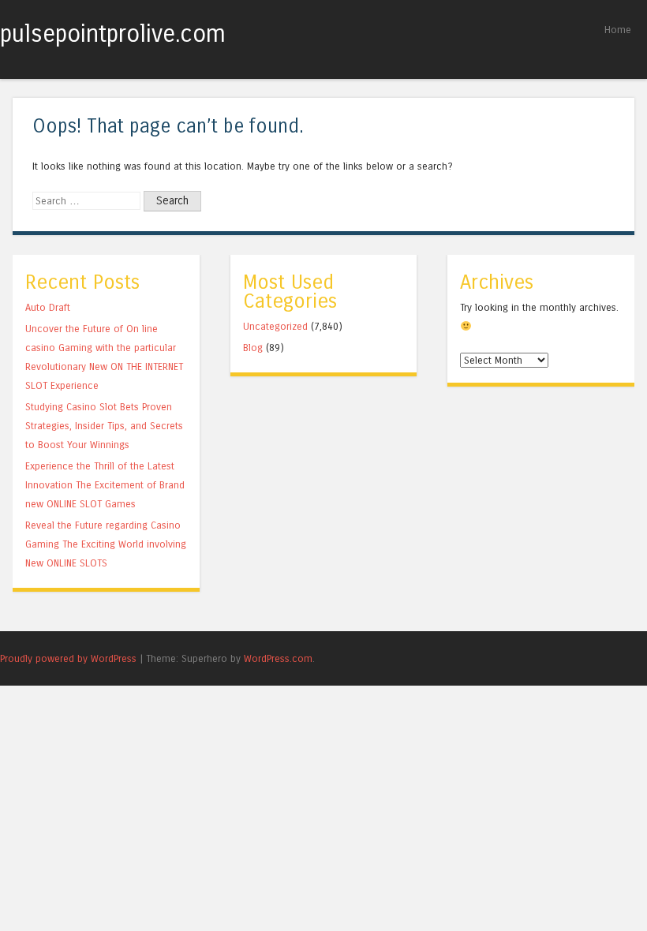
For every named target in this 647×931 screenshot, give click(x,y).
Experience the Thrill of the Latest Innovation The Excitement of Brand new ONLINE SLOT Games (105, 485)
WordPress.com (278, 658)
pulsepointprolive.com (113, 34)
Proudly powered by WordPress (68, 658)
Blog (253, 347)
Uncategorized (275, 326)
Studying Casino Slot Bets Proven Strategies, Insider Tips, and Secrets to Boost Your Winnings (104, 426)
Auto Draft (47, 307)
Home (617, 30)
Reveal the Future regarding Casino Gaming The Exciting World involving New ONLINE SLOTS (105, 544)
